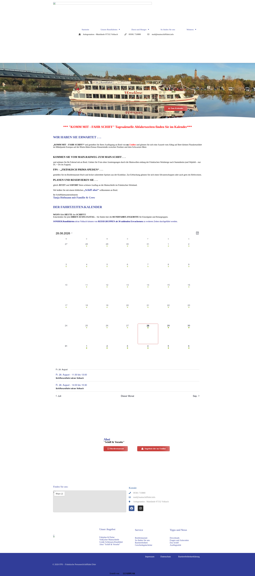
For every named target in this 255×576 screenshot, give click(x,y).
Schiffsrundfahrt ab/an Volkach (70, 378)
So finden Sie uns (168, 29)
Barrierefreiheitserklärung (189, 556)
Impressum (149, 556)
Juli (59, 395)
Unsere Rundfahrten (109, 29)
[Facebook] (131, 508)
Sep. (195, 395)
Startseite (85, 29)
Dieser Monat (127, 395)
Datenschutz (165, 556)
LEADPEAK (128, 573)
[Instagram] (140, 508)
